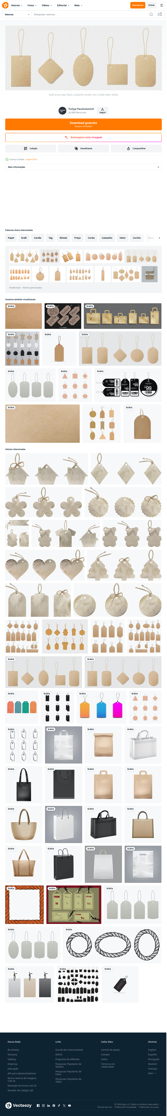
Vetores (15, 5)
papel (11, 236)
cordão (137, 236)
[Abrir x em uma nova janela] (64, 1104)
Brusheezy (13, 1048)
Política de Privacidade (123, 1106)
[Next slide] (154, 237)
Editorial (62, 5)
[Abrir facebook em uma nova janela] (38, 1104)
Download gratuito (82, 123)
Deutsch (150, 1062)
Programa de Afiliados (66, 1058)
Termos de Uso (102, 1106)
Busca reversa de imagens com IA (21, 1078)
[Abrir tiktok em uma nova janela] (59, 1104)
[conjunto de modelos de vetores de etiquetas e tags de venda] (22, 635)
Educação (12, 1067)
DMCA (57, 1053)
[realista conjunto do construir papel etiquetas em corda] (120, 347)
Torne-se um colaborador (106, 1064)
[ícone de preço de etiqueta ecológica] (142, 422)
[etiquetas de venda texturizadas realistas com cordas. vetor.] (108, 635)
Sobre (102, 1058)
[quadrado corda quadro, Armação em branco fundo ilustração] (24, 903)
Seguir (101, 111)
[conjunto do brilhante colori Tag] (21, 706)
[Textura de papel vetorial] (23, 315)
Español (150, 1053)
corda (91, 236)
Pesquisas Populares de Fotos (67, 1072)
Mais (77, 5)
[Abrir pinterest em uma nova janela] (54, 1104)
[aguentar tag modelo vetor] (120, 983)
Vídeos (45, 5)
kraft (24, 236)
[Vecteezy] (5, 5)
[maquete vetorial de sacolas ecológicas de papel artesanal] (122, 315)
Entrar (149, 5)
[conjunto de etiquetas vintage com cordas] (30, 384)
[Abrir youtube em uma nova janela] (69, 1104)
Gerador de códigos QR (20, 1089)
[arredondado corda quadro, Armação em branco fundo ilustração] (112, 943)
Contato (103, 1053)
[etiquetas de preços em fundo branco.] (144, 635)
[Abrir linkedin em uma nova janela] (48, 1104)
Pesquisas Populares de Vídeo (67, 1079)
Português (151, 1058)
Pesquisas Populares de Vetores (67, 1064)
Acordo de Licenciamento (68, 1048)
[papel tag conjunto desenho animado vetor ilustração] (101, 422)
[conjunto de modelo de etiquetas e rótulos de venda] (78, 983)
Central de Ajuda (108, 1048)
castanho (107, 236)
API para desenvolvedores (21, 1072)
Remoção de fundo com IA (21, 1084)
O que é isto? (31, 158)
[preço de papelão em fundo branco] (59, 347)
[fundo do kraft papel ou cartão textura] (42, 422)
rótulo (63, 236)
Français (150, 1067)
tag (51, 236)
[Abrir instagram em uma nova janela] (43, 1104)
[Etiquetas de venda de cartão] (63, 315)
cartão (37, 236)
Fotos (31, 5)
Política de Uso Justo (147, 1106)
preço (77, 236)
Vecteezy (12, 1053)
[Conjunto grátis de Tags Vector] (73, 903)
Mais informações (16, 166)
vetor (123, 236)
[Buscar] (149, 14)
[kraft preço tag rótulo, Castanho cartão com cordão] (43, 671)
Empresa (12, 1062)
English (150, 1048)
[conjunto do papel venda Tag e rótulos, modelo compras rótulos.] (101, 706)
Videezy (11, 1058)
